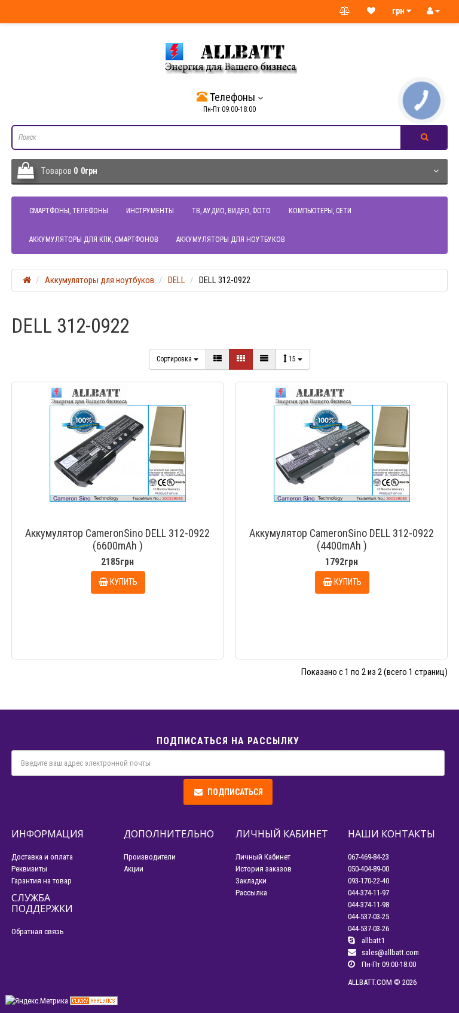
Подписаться (235, 792)
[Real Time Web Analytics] (94, 1000)
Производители (150, 856)
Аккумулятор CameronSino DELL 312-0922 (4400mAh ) (341, 539)
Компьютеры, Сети (320, 211)
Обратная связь (37, 931)
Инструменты (150, 211)
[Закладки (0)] (371, 11)
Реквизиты (29, 868)
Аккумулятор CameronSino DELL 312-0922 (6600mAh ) (117, 539)
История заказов (263, 868)
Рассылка (251, 892)
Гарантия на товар (41, 880)
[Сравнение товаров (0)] (345, 11)
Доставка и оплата (42, 856)
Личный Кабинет (262, 856)
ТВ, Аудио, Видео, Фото (231, 211)
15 (293, 359)
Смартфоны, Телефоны (68, 211)
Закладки (251, 880)
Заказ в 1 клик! (123, 640)
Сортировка (175, 359)
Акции (133, 868)
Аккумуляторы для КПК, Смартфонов (93, 239)
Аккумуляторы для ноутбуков (230, 239)
